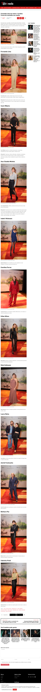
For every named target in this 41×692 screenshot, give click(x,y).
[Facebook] (18, 18)
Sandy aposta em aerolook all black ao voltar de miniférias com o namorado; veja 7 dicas (36, 51)
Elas (1, 679)
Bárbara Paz (14, 608)
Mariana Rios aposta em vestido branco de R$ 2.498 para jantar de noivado (25, 639)
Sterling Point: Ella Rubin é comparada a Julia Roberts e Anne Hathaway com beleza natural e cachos (36, 37)
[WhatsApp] (20, 18)
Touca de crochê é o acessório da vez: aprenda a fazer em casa (10, 622)
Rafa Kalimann (8, 611)
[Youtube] (35, 677)
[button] (39, 8)
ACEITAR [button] (14, 689)
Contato (15, 677)
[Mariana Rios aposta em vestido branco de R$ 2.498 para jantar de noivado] (30, 43)
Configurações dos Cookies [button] (7, 689)
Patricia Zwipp (3, 18)
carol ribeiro (19, 608)
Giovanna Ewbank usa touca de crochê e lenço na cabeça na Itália (30, 622)
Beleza (2, 681)
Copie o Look (3, 682)
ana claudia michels (7, 608)
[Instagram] (31, 677)
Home (2, 676)
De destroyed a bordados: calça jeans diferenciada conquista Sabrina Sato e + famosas (36, 58)
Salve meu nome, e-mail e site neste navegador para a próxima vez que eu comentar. (16, 662)
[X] (23, 18)
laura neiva (3, 611)
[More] (25, 18)
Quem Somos (16, 676)
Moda (2, 677)
